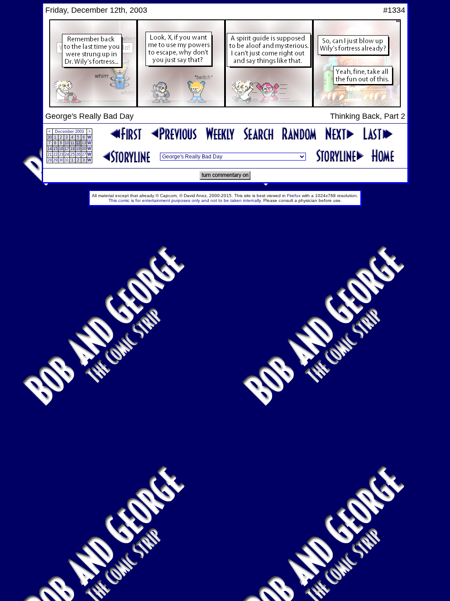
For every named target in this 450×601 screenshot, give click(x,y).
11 (72, 143)
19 (78, 149)
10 (67, 143)
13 (84, 143)
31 (67, 160)
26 (78, 154)
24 (67, 154)
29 (55, 160)
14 (49, 149)
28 (49, 160)
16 (61, 149)
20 (84, 149)
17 (67, 149)
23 (61, 154)
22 (55, 154)
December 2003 (69, 131)
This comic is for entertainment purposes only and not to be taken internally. (185, 200)
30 (49, 137)
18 (72, 149)
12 (78, 143)
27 (84, 154)
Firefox (294, 195)
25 (72, 154)
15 (55, 149)
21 (49, 154)
